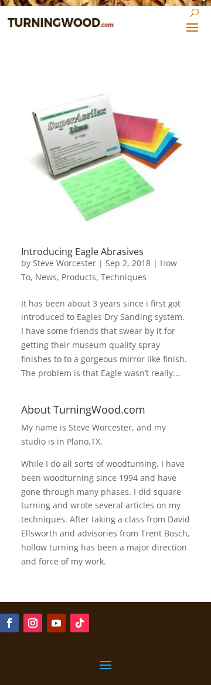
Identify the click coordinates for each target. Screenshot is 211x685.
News (46, 277)
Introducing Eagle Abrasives (82, 251)
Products (79, 277)
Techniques (124, 277)
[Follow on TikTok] (79, 623)
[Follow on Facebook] (9, 623)
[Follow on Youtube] (56, 623)
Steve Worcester (64, 263)
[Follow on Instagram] (32, 623)
